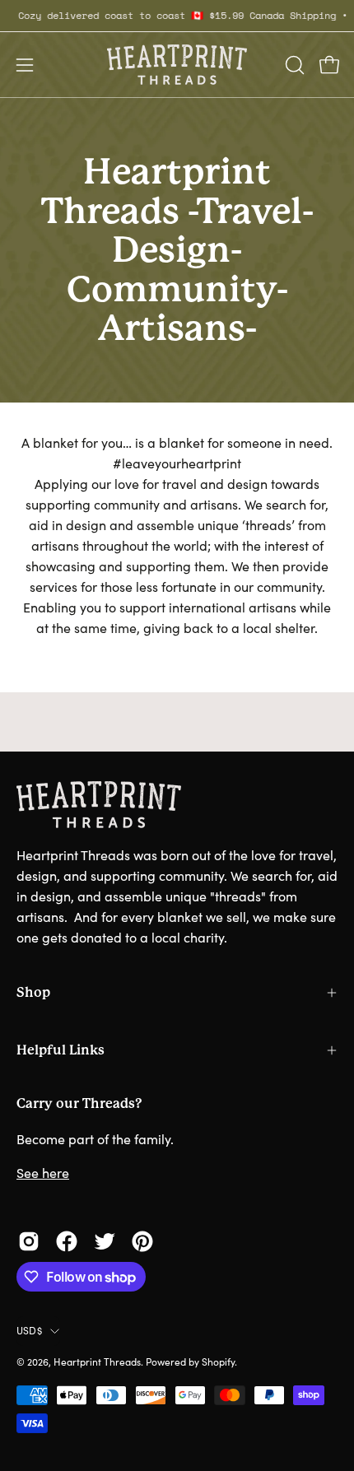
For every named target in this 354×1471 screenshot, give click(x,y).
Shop (33, 992)
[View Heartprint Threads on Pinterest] (142, 1241)
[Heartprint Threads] (177, 64)
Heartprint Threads (97, 1361)
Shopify (218, 1361)
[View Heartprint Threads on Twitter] (104, 1241)
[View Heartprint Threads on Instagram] (28, 1241)
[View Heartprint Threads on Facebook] (66, 1241)
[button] (293, 65)
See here (42, 1172)
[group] (177, 15)
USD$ (29, 1330)
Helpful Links (60, 1050)
